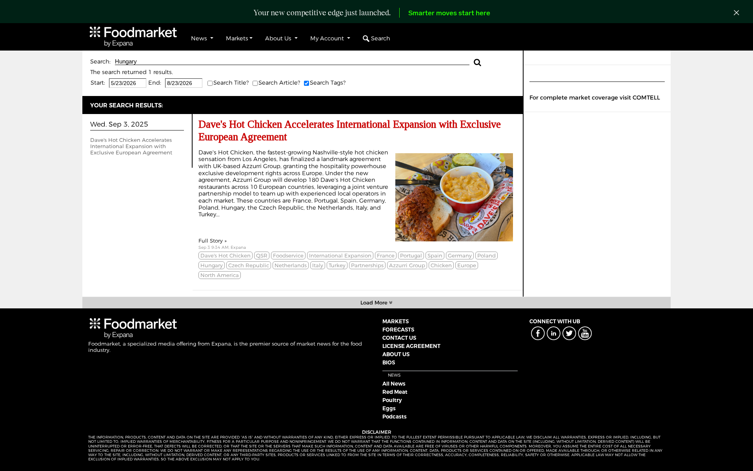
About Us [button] (279, 38)
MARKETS (395, 321)
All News (394, 383)
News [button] (200, 38)
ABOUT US (395, 354)
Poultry (392, 400)
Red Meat (394, 392)
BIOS (388, 362)
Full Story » (212, 240)
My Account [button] (328, 38)
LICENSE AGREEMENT (411, 346)
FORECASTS (398, 329)
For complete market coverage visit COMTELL (594, 97)
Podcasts (394, 416)
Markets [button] (237, 38)
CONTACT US (399, 338)
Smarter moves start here (449, 13)
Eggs (389, 408)
